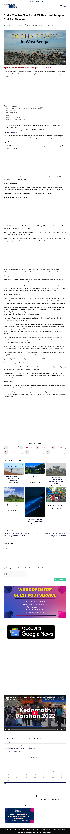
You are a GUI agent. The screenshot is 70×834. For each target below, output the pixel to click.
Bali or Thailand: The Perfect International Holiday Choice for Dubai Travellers (23, 739)
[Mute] (61, 729)
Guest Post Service (33, 829)
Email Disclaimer (19, 829)
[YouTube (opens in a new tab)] (38, 1)
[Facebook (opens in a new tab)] (30, 1)
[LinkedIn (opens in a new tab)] (36, 1)
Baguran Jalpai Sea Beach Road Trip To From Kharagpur (13, 478)
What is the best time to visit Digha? (16, 114)
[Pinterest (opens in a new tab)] (32, 1)
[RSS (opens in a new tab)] (40, 1)
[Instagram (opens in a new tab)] (34, 1)
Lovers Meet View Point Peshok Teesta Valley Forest (56, 505)
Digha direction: (12, 110)
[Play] (6, 729)
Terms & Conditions (58, 829)
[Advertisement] (35, 91)
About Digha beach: (12, 112)
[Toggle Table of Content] (40, 106)
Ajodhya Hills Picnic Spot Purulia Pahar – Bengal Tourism (13, 506)
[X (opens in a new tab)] (28, 1)
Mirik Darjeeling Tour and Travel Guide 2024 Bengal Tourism (35, 478)
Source (29, 25)
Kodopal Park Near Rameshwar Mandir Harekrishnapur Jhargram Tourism (56, 480)
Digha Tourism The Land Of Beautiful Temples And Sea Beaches (24, 108)
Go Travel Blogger (46, 832)
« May (5, 783)
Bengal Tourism (18, 25)
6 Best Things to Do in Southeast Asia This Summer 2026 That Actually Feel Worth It (24, 742)
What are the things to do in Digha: (16, 119)
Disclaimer (8, 829)
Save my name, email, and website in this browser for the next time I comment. (29, 568)
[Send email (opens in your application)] (42, 1)
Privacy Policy (46, 829)
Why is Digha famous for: (14, 117)
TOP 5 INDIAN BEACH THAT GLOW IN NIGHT (35, 520)
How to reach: (11, 121)
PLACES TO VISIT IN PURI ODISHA (12, 751)
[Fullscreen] (64, 729)
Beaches (8, 25)
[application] (35, 713)
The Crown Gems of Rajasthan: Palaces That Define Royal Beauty (20, 748)
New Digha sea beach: (13, 115)
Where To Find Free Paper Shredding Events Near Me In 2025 (19, 745)
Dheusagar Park (20, 282)
